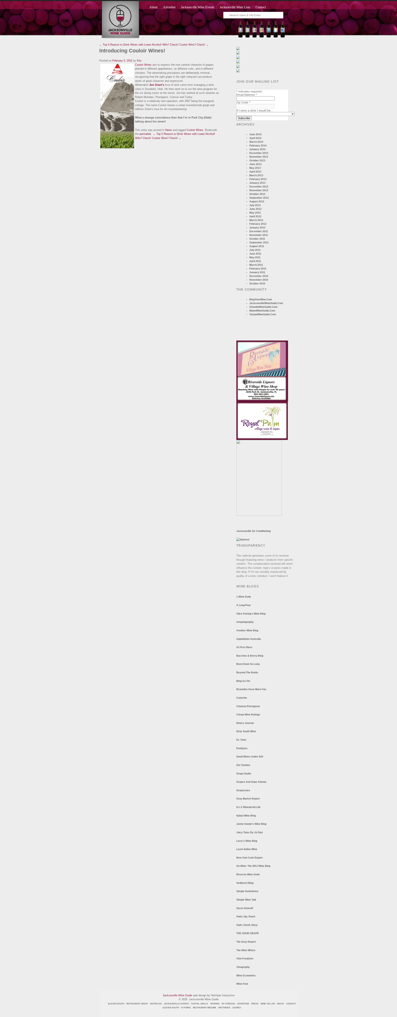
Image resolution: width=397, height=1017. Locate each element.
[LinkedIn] (269, 36)
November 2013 (258, 156)
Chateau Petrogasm (248, 706)
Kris (139, 60)
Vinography (243, 967)
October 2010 (257, 283)
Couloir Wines (143, 64)
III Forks (186, 1007)
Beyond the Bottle (247, 672)
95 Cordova (228, 1004)
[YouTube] (261, 36)
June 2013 (255, 164)
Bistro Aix (156, 1004)
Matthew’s (224, 1007)
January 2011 (257, 272)
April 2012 (255, 216)
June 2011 (255, 253)
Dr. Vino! (241, 739)
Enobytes (242, 748)
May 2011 (255, 257)
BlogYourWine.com (260, 299)
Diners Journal (245, 723)
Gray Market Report (248, 798)
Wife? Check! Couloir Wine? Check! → (185, 44)
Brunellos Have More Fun (251, 689)
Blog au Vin (243, 681)
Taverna (215, 1004)
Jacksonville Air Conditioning (253, 531)
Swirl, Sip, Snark (245, 916)
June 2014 (255, 134)
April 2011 (255, 261)
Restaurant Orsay (137, 1004)
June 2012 (255, 209)
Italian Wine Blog (246, 815)
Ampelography (245, 622)
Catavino (241, 697)
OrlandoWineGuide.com (263, 307)
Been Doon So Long (247, 664)
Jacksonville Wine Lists (235, 7)
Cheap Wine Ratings (248, 714)
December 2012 (258, 186)
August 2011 (256, 246)
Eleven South (116, 1004)
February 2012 (258, 223)
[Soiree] (259, 514)
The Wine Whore (245, 950)
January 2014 (257, 149)
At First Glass (244, 647)
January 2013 (257, 182)
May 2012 (255, 212)
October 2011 (257, 238)
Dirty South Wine (246, 731)
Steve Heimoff (244, 908)
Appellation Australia (248, 639)
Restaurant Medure (204, 1007)
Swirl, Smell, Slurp (246, 925)
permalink (145, 133)
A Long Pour (243, 605)
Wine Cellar (268, 1004)
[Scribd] (276, 36)
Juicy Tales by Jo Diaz (249, 832)
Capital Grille (199, 1004)
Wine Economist (245, 975)
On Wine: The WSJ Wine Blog (253, 866)
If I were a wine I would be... (254, 110)
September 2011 (259, 242)
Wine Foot (242, 983)
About (153, 7)
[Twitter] (247, 36)
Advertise (169, 7)
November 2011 (258, 235)
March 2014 (256, 141)
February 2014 (258, 145)
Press (254, 1004)
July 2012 (255, 205)
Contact (261, 7)
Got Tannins (243, 765)
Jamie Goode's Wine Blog (251, 824)
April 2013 (255, 171)
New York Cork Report (249, 857)
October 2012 (257, 194)
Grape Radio (243, 773)
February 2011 (257, 268)
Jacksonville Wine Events (197, 7)
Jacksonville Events (176, 1004)
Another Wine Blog (247, 630)
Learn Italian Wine (246, 849)
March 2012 (256, 220)
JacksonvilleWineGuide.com (266, 303)
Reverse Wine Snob (247, 874)
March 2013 (256, 175)
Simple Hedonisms (247, 891)
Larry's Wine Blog (246, 840)
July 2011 (255, 250)
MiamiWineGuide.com (262, 310)
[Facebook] (240, 36)
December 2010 (258, 276)
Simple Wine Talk (246, 899)
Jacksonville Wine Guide (177, 995)
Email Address (246, 94)
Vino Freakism (244, 958)
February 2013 (258, 179)
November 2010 (258, 279)
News (168, 130)
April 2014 (255, 138)
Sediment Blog (245, 883)
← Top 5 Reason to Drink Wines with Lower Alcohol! (130, 44)
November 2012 (258, 190)
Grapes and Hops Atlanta (251, 781)
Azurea (236, 1007)
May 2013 (255, 168)
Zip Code (243, 102)
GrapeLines (243, 790)
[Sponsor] (243, 539)
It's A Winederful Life (248, 807)
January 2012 (257, 227)
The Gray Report (246, 941)
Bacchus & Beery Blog (249, 655)
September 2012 (259, 197)
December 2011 (258, 231)
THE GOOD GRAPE (247, 933)
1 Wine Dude (243, 596)
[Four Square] (283, 36)
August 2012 (256, 201)
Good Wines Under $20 (249, 756)
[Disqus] (159, 201)
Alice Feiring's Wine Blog (250, 613)
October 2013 (257, 160)
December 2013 (258, 153)
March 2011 (256, 264)
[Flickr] (254, 36)
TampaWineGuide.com (262, 314)
